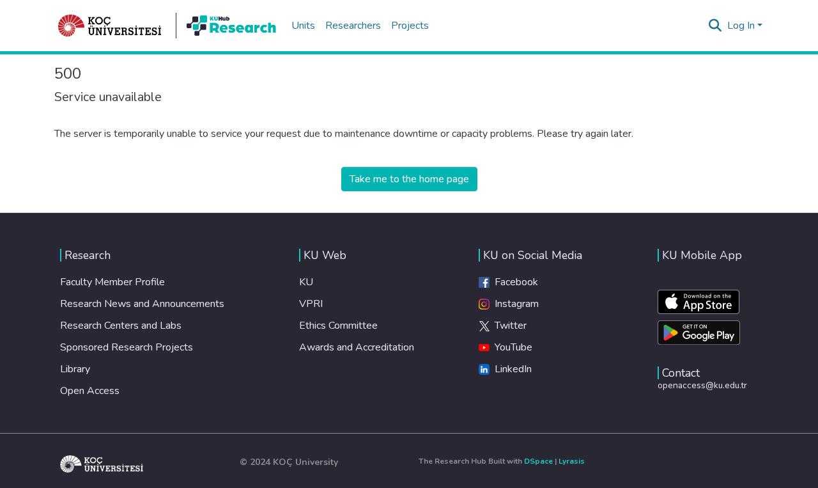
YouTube (511, 347)
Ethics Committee (338, 326)
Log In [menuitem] (741, 26)
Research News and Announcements (142, 304)
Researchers (353, 26)
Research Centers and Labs (120, 326)
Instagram (514, 304)
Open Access (90, 391)
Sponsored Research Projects (126, 347)
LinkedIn (511, 369)
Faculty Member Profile (112, 282)
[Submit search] (715, 25)
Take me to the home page (409, 179)
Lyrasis (572, 461)
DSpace (538, 461)
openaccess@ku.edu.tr (702, 385)
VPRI (311, 304)
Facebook (514, 282)
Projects (410, 26)
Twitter (508, 326)
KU (306, 282)
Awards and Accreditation (356, 347)
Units (303, 26)
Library (75, 369)
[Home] (110, 26)
